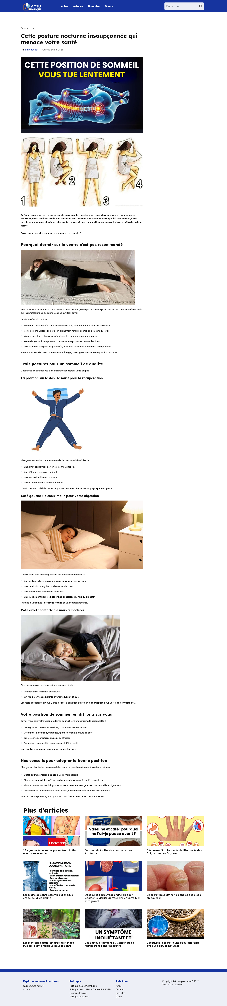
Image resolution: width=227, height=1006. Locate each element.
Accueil (24, 28)
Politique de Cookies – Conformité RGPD (90, 989)
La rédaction (31, 49)
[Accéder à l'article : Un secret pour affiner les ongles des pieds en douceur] (175, 876)
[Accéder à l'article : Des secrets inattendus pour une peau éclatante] (113, 831)
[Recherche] (201, 6)
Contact (27, 989)
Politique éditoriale (78, 996)
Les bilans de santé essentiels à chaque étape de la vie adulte (48, 896)
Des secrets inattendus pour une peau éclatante (109, 852)
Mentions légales (77, 993)
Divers (109, 6)
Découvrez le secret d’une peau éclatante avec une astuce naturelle (173, 944)
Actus (64, 6)
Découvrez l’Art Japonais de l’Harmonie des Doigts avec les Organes (174, 852)
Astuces (78, 6)
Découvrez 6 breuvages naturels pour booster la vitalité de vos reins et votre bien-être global (113, 898)
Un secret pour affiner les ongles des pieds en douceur (174, 896)
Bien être (94, 6)
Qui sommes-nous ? (33, 986)
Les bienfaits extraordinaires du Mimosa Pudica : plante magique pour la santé (48, 944)
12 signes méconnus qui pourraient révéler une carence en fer (49, 852)
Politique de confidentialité (83, 986)
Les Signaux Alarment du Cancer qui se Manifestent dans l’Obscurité (109, 944)
